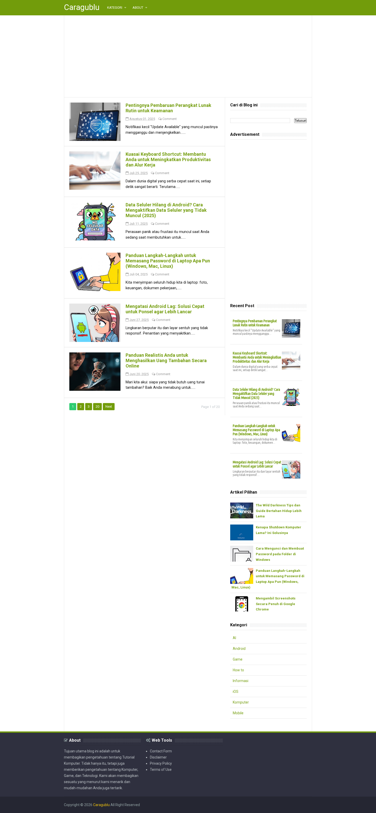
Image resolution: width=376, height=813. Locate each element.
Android (239, 649)
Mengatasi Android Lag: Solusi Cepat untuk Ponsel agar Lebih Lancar (165, 309)
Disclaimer (158, 757)
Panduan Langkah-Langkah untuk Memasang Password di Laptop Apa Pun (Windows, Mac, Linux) (168, 261)
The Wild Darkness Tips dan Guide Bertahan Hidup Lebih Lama (279, 510)
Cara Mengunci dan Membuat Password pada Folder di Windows (280, 554)
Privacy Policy (161, 763)
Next (108, 406)
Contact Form (161, 751)
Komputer (241, 702)
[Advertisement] (188, 56)
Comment (169, 119)
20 (97, 406)
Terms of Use (161, 769)
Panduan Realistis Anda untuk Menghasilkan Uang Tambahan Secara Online (166, 360)
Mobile (238, 713)
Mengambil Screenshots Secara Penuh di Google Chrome (275, 603)
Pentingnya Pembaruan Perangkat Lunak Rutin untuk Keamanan (168, 108)
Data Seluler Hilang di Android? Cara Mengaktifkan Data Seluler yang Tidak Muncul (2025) (166, 210)
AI (234, 638)
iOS (235, 691)
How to (238, 670)
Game (237, 659)
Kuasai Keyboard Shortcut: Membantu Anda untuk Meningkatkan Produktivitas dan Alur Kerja (168, 159)
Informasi (240, 681)
